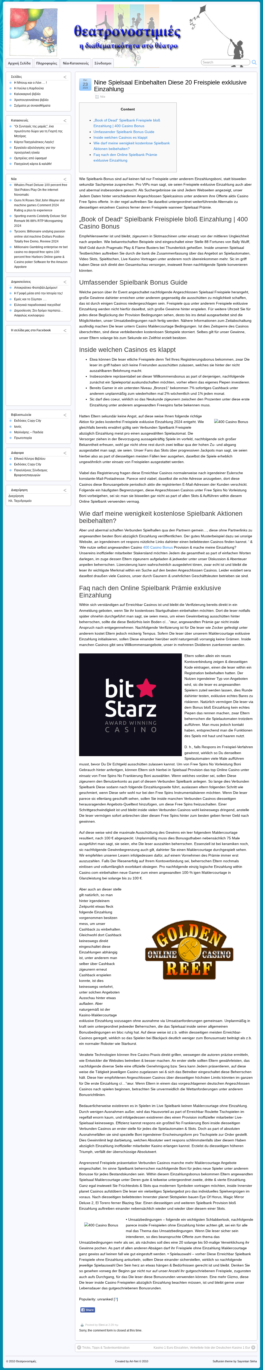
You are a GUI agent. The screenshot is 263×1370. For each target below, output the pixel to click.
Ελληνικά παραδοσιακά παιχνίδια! (37, 305)
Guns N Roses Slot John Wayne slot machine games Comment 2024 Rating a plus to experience (39, 205)
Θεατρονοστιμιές (26, 1361)
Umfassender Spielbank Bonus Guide (123, 132)
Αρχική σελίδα (19, 63)
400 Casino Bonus (158, 547)
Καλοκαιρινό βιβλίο (27, 94)
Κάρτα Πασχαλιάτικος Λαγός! (34, 142)
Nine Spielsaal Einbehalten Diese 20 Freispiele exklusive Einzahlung (170, 85)
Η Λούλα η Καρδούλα (29, 88)
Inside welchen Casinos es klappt (120, 137)
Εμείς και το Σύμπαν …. (30, 299)
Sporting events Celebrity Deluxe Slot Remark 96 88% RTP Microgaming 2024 (40, 221)
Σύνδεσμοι (103, 63)
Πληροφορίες (46, 63)
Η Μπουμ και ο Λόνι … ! (30, 83)
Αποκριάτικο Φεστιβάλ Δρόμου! (35, 287)
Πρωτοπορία (23, 438)
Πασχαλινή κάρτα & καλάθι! (33, 164)
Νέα (102, 96)
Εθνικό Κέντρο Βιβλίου (29, 459)
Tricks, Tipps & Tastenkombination (106, 1347)
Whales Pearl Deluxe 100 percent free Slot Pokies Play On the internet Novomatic (40, 189)
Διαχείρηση (16, 496)
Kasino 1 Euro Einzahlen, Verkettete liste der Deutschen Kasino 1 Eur (202, 1347)
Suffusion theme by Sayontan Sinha (235, 1361)
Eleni (102, 1324)
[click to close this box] (65, 76)
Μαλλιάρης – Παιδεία (28, 432)
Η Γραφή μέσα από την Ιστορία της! (38, 293)
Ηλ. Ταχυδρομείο (20, 501)
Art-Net (133, 1361)
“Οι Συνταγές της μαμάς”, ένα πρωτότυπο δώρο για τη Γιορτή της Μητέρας (38, 131)
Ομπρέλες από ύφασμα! (30, 158)
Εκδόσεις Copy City (27, 421)
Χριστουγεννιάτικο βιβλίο (31, 100)
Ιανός (18, 426)
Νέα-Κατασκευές (76, 63)
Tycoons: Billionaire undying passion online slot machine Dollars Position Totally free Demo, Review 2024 (39, 236)
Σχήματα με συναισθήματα (32, 105)
